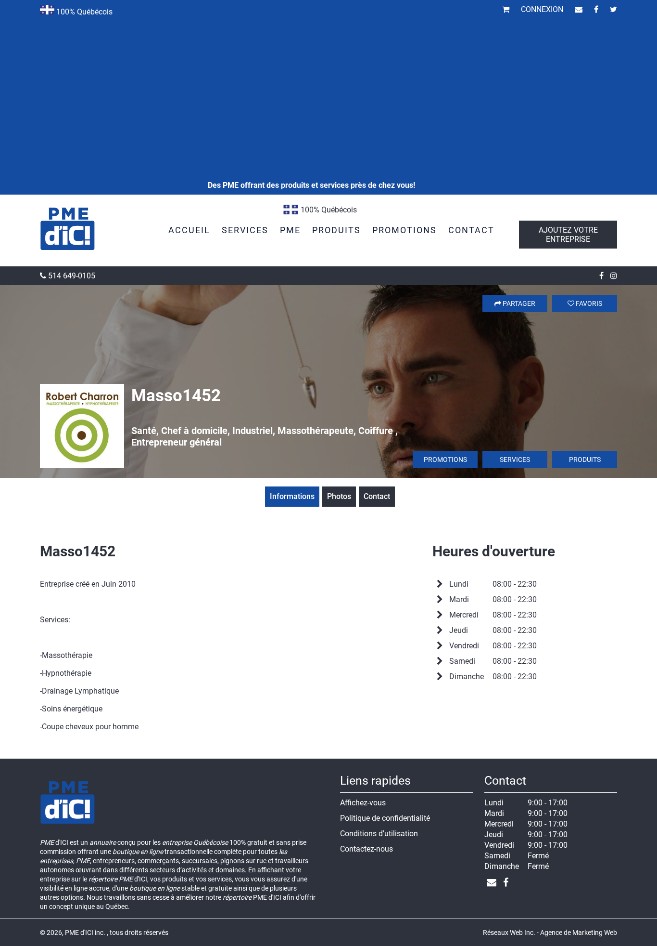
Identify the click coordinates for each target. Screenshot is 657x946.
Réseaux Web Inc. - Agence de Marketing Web (550, 932)
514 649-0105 (70, 275)
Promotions (445, 459)
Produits (585, 459)
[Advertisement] (311, 77)
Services (515, 459)
